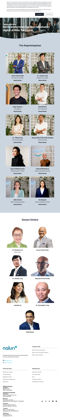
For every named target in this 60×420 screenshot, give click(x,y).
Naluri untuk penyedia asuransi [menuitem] (40, 352)
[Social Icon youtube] (53, 401)
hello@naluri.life (8, 360)
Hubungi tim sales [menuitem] (36, 372)
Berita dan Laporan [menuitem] (8, 372)
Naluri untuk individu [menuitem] (37, 355)
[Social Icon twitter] (56, 401)
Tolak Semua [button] (49, 14)
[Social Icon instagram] (49, 401)
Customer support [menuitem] (36, 379)
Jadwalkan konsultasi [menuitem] (38, 381)
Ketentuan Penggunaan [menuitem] (9, 379)
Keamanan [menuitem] (5, 381)
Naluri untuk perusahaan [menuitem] (38, 350)
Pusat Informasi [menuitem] (7, 374)
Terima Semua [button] (39, 14)
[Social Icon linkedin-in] (43, 401)
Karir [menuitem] (33, 376)
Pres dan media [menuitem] (36, 374)
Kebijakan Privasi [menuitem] (7, 376)
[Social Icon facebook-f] (46, 401)
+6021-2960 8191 (8, 362)
